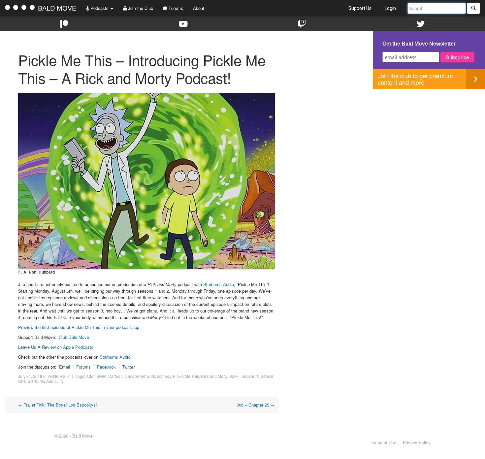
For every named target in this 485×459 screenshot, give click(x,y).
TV (61, 381)
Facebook (106, 367)
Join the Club (140, 8)
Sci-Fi (234, 376)
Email (64, 367)
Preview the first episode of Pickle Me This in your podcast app (78, 327)
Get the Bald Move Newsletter (419, 44)
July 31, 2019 (30, 376)
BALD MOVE (57, 8)
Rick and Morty (214, 376)
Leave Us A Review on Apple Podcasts (55, 347)
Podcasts (99, 8)
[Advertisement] (429, 135)
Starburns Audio (218, 284)
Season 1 (250, 376)
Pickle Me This (61, 376)
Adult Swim (96, 376)
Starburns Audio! (116, 357)
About (198, 8)
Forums (175, 8)
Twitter (128, 367)
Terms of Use (383, 442)
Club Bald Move (74, 337)
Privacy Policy (417, 442)
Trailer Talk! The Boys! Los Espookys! (57, 405)
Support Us (360, 8)
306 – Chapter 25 (256, 405)
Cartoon (115, 376)
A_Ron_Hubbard (39, 272)
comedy (164, 376)
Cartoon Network (140, 376)
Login (390, 8)
